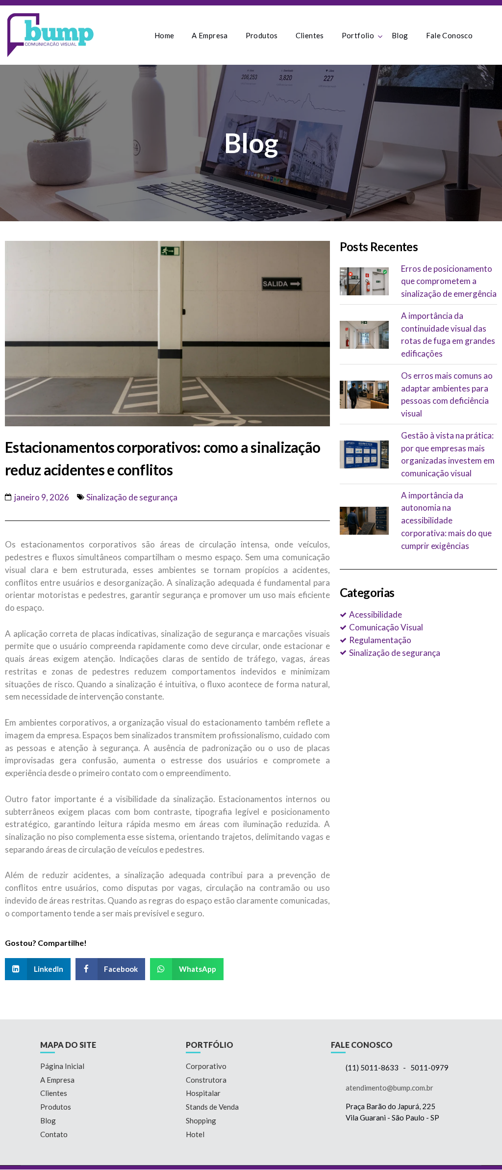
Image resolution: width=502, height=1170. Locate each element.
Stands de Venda (212, 1106)
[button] (38, 969)
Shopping (201, 1120)
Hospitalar (203, 1093)
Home (164, 35)
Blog (400, 35)
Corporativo (206, 1066)
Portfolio (358, 35)
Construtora (206, 1079)
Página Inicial (62, 1066)
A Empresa (209, 35)
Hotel (195, 1134)
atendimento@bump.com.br (389, 1087)
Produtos (262, 35)
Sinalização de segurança (131, 497)
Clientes (310, 35)
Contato (54, 1134)
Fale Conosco (449, 35)
